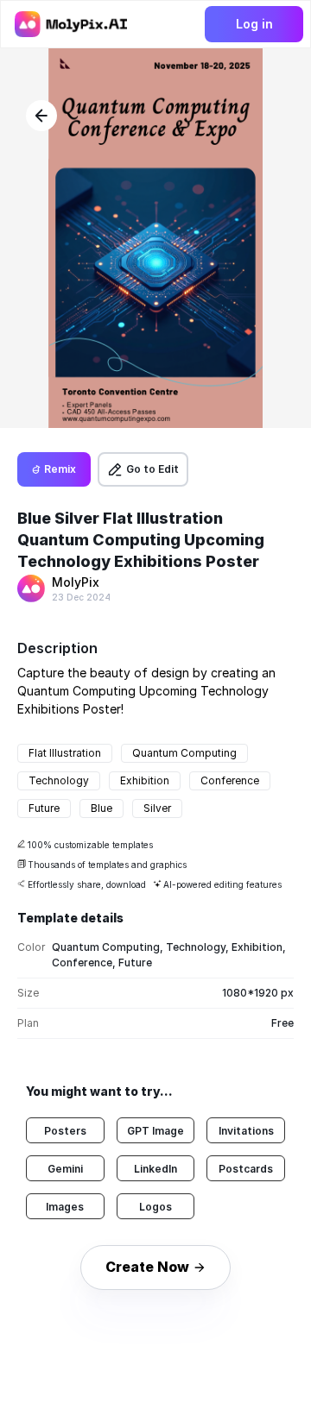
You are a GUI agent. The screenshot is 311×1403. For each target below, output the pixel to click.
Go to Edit (152, 468)
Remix (60, 468)
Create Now (147, 1266)
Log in (254, 23)
